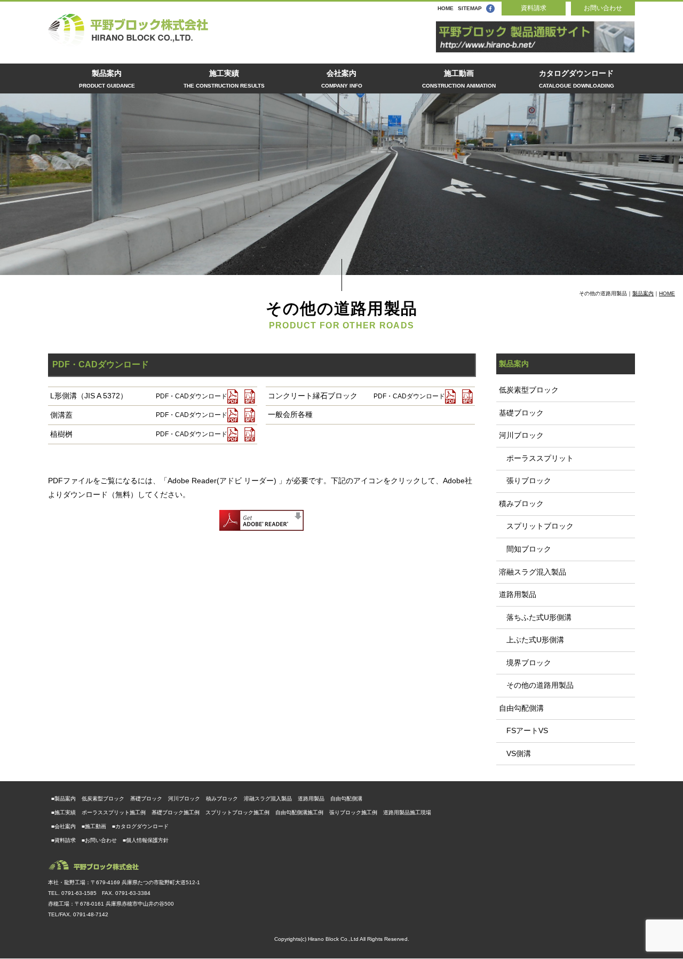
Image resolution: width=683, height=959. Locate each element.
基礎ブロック (521, 412)
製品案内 (107, 79)
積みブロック (521, 503)
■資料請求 (63, 840)
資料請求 (533, 8)
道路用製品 (517, 594)
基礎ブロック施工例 (176, 812)
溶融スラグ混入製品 (532, 572)
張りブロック (525, 480)
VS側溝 (515, 753)
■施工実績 (63, 812)
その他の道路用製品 (536, 685)
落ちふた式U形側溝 (535, 617)
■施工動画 (94, 826)
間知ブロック (525, 549)
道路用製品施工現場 (407, 812)
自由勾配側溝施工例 (299, 812)
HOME (446, 8)
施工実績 (224, 79)
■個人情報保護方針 (146, 840)
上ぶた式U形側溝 (531, 639)
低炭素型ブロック (529, 390)
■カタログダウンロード (140, 826)
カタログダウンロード (576, 79)
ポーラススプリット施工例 (114, 812)
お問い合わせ (603, 8)
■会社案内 (63, 826)
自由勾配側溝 (521, 708)
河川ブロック (521, 435)
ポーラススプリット (536, 458)
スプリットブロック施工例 (237, 812)
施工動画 (459, 79)
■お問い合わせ (99, 840)
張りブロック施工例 (353, 812)
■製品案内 (63, 798)
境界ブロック (525, 662)
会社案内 (341, 79)
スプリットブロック (536, 526)
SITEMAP (470, 8)
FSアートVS (523, 730)
